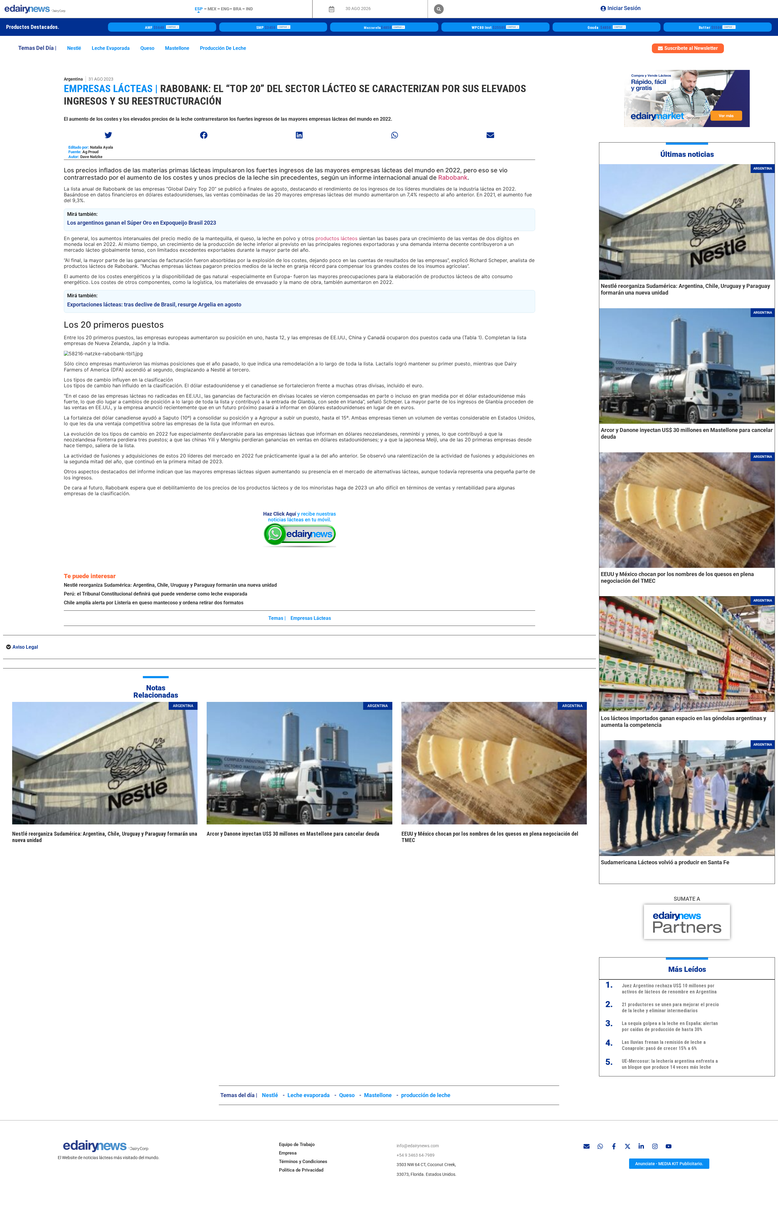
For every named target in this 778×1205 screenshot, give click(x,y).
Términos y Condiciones (303, 1161)
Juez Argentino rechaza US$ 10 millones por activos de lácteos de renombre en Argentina (669, 988)
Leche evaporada (111, 48)
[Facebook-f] (614, 1146)
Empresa (288, 1153)
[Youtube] (669, 1146)
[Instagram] (655, 1146)
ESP (199, 8)
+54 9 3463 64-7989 (416, 1155)
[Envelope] (586, 1146)
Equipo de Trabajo (297, 1144)
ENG (225, 8)
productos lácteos (336, 238)
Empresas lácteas (311, 618)
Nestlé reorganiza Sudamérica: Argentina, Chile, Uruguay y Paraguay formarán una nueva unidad (170, 585)
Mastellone (177, 48)
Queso (147, 48)
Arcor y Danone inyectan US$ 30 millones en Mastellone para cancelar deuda (293, 833)
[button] (439, 9)
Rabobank (452, 177)
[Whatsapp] (600, 1146)
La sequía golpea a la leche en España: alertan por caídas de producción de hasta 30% (670, 1026)
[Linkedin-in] (641, 1146)
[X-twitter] (627, 1146)
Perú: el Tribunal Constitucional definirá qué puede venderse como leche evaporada (155, 594)
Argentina (73, 79)
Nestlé (74, 48)
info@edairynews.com (418, 1145)
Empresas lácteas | (111, 88)
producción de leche (223, 48)
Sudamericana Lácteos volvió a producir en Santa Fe (665, 862)
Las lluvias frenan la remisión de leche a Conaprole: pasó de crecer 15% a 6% (664, 1045)
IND (249, 8)
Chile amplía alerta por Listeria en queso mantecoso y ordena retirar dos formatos (153, 603)
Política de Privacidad (301, 1170)
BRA (237, 8)
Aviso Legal (25, 647)
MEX (212, 8)
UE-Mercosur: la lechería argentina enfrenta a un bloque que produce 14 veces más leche (670, 1064)
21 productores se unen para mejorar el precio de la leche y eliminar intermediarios (670, 1007)
